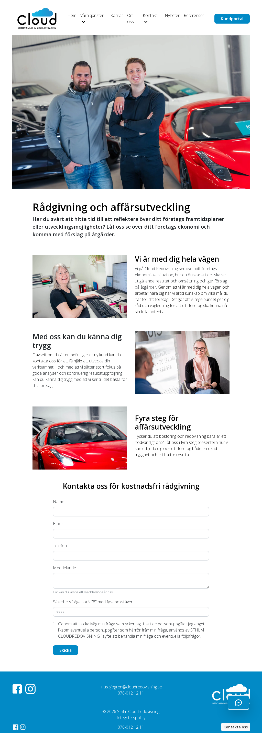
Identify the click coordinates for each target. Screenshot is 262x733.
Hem (72, 15)
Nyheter (172, 15)
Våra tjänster (92, 15)
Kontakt (150, 15)
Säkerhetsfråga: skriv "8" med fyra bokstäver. (93, 602)
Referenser (194, 15)
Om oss (130, 18)
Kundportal (232, 19)
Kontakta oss (236, 727)
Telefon (60, 545)
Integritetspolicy (131, 717)
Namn (58, 501)
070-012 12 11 (131, 727)
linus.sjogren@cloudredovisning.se (131, 687)
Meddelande (64, 568)
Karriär (117, 15)
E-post (59, 523)
